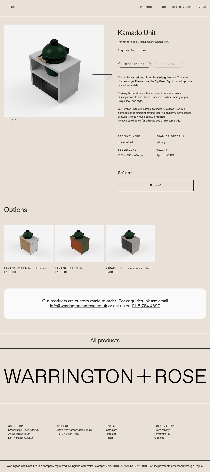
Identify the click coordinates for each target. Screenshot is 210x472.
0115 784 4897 (146, 306)
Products (147, 7)
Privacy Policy (162, 434)
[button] (102, 74)
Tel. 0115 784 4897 (68, 434)
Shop (190, 7)
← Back (10, 7)
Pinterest (111, 434)
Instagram (111, 430)
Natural (156, 185)
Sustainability (161, 430)
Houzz (109, 438)
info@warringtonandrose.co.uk (78, 306)
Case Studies (170, 7)
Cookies (159, 438)
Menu (202, 7)
